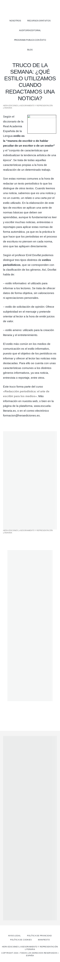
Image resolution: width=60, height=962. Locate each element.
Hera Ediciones (30, 9)
